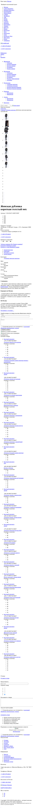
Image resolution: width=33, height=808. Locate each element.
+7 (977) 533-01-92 (6, 48)
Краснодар (7, 33)
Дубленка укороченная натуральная (13, 478)
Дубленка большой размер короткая (13, 453)
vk (4, 793)
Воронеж (6, 23)
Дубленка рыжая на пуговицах (12, 641)
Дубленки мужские (12, 85)
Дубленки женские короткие (12, 258)
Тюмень (6, 26)
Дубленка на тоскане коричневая (13, 395)
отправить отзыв (5, 715)
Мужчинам (7, 71)
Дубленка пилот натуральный (12, 597)
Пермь (5, 18)
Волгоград (7, 30)
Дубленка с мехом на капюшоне (12, 507)
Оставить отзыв (5, 678)
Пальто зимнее (11, 68)
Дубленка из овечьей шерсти (12, 553)
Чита (5, 32)
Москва (6, 7)
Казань (6, 20)
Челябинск (7, 16)
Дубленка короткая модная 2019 (12, 530)
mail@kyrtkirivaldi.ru (6, 787)
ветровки (9, 80)
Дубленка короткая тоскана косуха (13, 425)
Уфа (5, 17)
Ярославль (7, 37)
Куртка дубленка (8, 468)
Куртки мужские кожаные (14, 88)
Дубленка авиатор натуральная (12, 342)
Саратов (6, 21)
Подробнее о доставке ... (7, 310)
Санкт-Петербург (8, 8)
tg (4, 796)
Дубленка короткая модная (11, 617)
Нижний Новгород (9, 10)
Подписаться (16, 731)
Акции (6, 97)
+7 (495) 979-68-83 (6, 46)
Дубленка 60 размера (9, 542)
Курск (5, 39)
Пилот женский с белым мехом (12, 577)
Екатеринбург (7, 11)
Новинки (6, 91)
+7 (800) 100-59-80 (6, 782)
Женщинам (7, 61)
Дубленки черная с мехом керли (12, 495)
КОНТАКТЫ (4, 286)
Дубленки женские (12, 84)
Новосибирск (7, 13)
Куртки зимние (11, 66)
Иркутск (6, 27)
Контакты (6, 102)
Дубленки (9, 63)
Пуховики (10, 67)
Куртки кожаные (11, 64)
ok (4, 794)
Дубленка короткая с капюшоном (13, 415)
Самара (6, 14)
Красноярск (7, 24)
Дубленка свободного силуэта (12, 657)
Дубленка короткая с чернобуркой (13, 442)
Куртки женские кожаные (14, 87)
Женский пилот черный (10, 632)
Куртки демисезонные (13, 78)
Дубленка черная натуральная (12, 379)
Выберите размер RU (6, 239)
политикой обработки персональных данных (15, 327)
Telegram (9, 785)
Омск (5, 34)
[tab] (8, 250)
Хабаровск (7, 40)
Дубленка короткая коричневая (12, 587)
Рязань (5, 29)
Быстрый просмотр (9, 339)
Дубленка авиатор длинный (11, 565)
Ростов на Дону (8, 36)
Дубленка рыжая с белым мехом (12, 517)
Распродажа (7, 83)
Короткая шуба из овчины (11, 405)
